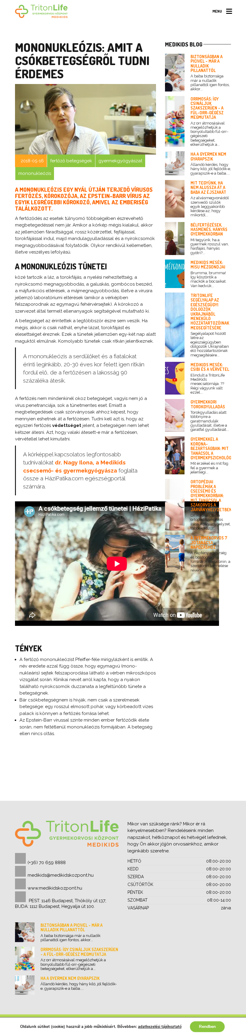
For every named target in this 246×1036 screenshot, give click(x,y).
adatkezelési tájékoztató (160, 1026)
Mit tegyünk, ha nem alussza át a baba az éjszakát (208, 187)
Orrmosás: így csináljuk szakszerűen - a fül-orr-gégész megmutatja (207, 108)
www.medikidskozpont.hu (55, 888)
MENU (217, 11)
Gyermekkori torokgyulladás (207, 404)
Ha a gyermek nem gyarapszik (208, 156)
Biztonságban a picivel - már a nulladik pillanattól (206, 63)
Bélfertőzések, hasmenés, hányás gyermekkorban (208, 229)
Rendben (207, 1026)
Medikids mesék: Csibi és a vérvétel (209, 367)
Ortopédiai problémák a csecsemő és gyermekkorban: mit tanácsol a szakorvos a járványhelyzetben (211, 495)
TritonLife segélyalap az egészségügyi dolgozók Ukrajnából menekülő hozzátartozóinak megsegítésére (209, 311)
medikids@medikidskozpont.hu (61, 875)
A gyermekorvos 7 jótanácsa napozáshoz (208, 542)
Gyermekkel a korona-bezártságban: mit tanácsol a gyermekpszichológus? (214, 448)
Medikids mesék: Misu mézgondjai (207, 264)
